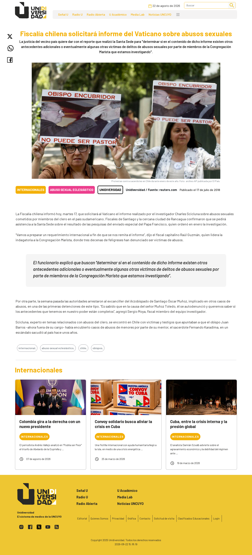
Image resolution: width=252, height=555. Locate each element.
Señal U (63, 14)
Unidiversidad (110, 190)
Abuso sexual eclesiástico (71, 190)
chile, (83, 348)
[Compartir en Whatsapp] (10, 48)
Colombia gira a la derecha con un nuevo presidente (49, 424)
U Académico (118, 14)
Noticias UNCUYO (160, 14)
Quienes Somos (99, 518)
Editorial (82, 518)
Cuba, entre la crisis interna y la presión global (198, 424)
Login (216, 518)
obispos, (98, 348)
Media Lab (138, 14)
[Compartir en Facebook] (10, 59)
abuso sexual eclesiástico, (58, 348)
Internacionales (30, 190)
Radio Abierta (96, 14)
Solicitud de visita (164, 518)
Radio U (77, 14)
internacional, (27, 348)
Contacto (145, 518)
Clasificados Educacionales (193, 518)
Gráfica (132, 518)
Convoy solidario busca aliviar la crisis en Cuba (123, 424)
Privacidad (118, 518)
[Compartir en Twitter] (10, 36)
